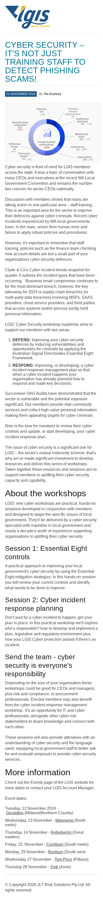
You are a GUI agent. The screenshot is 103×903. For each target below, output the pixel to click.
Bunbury (56, 852)
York (54, 867)
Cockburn (55, 844)
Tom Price (63, 859)
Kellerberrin (61, 832)
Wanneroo (64, 820)
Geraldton (15, 813)
